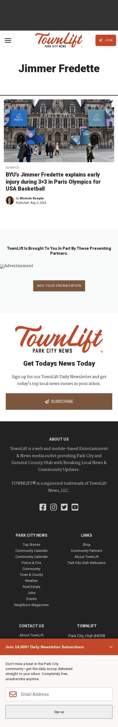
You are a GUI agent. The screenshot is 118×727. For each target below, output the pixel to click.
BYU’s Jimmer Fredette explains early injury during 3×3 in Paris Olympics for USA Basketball (53, 182)
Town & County (31, 575)
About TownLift (87, 557)
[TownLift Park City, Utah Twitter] (64, 508)
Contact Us (31, 626)
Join (108, 40)
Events (31, 599)
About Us (59, 439)
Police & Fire (31, 563)
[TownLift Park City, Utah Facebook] (43, 508)
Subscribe (61, 401)
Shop (87, 544)
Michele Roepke (32, 198)
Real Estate (31, 587)
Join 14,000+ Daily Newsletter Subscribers (44, 647)
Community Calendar (31, 551)
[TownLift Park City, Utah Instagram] (53, 508)
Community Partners (86, 551)
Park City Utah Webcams (87, 563)
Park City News (31, 535)
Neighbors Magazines (31, 605)
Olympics (12, 167)
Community (31, 569)
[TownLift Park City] (59, 40)
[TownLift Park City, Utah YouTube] (75, 508)
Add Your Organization (59, 285)
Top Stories (31, 544)
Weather (31, 581)
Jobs (31, 593)
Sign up (59, 712)
